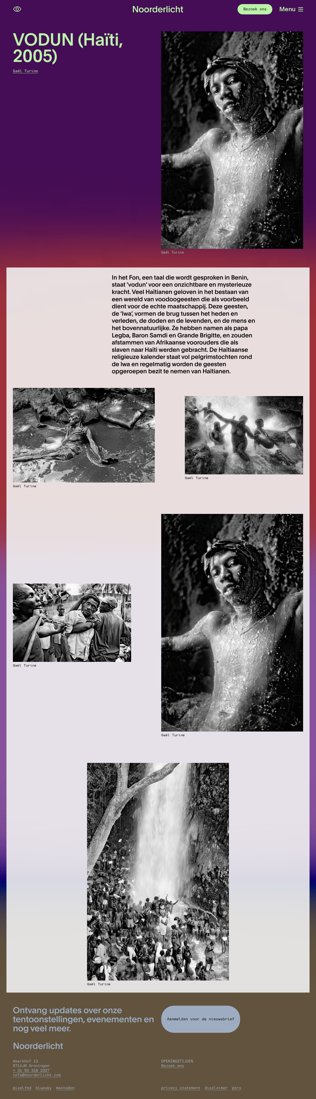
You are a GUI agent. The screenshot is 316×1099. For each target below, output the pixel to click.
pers (236, 1088)
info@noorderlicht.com (37, 1075)
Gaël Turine (25, 71)
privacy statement (180, 1088)
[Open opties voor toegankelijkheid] (17, 9)
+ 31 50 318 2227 (31, 1070)
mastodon (65, 1088)
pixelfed (22, 1088)
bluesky (44, 1088)
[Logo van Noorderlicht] (158, 9)
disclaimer (216, 1088)
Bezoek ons (172, 1066)
